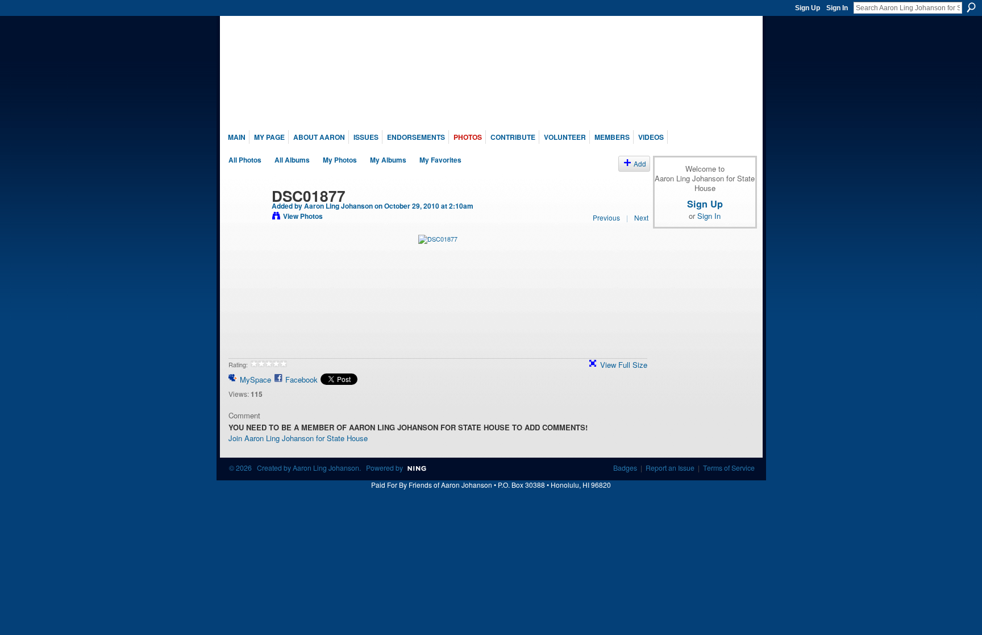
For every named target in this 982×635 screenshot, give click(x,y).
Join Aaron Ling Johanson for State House (298, 438)
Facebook (301, 379)
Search (971, 7)
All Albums (292, 160)
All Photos (244, 160)
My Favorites (440, 160)
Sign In (837, 8)
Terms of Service (729, 468)
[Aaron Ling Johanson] (246, 219)
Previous (606, 217)
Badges (625, 468)
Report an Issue (670, 468)
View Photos (303, 216)
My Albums (388, 160)
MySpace (255, 379)
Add (640, 163)
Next (641, 217)
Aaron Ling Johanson (338, 206)
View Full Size (623, 364)
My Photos (340, 160)
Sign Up (807, 8)
